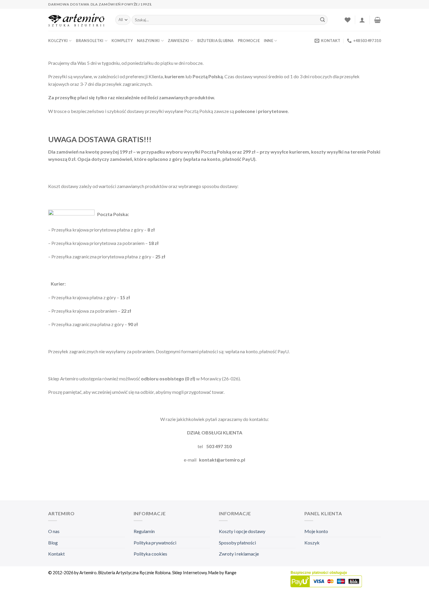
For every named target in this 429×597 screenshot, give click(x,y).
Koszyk (312, 542)
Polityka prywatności (155, 542)
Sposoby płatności (237, 542)
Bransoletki (90, 40)
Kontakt (56, 553)
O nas (54, 531)
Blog (53, 542)
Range (230, 572)
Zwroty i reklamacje (239, 553)
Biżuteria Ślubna (215, 40)
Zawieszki (178, 40)
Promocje (249, 40)
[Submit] (322, 20)
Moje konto (316, 531)
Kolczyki (58, 40)
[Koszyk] (377, 19)
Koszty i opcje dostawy (242, 531)
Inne (268, 40)
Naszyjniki (148, 40)
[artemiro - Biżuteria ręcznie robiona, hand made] (77, 20)
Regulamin (144, 531)
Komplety (122, 40)
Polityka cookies (150, 553)
